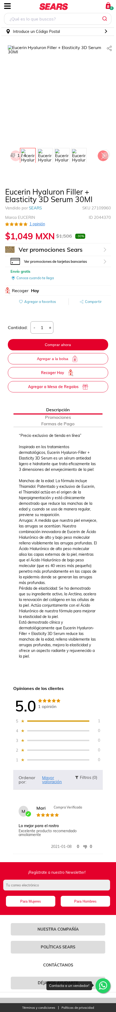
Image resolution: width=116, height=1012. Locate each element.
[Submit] (105, 19)
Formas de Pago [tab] (57, 423)
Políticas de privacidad (78, 1007)
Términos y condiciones (38, 1007)
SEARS (35, 207)
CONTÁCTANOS (58, 965)
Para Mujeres (30, 901)
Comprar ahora (58, 345)
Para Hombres (85, 901)
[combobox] (57, 19)
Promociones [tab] (58, 417)
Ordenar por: (27, 779)
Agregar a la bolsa (52, 359)
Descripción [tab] (58, 409)
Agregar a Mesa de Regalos (53, 386)
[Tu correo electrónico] (58, 888)
